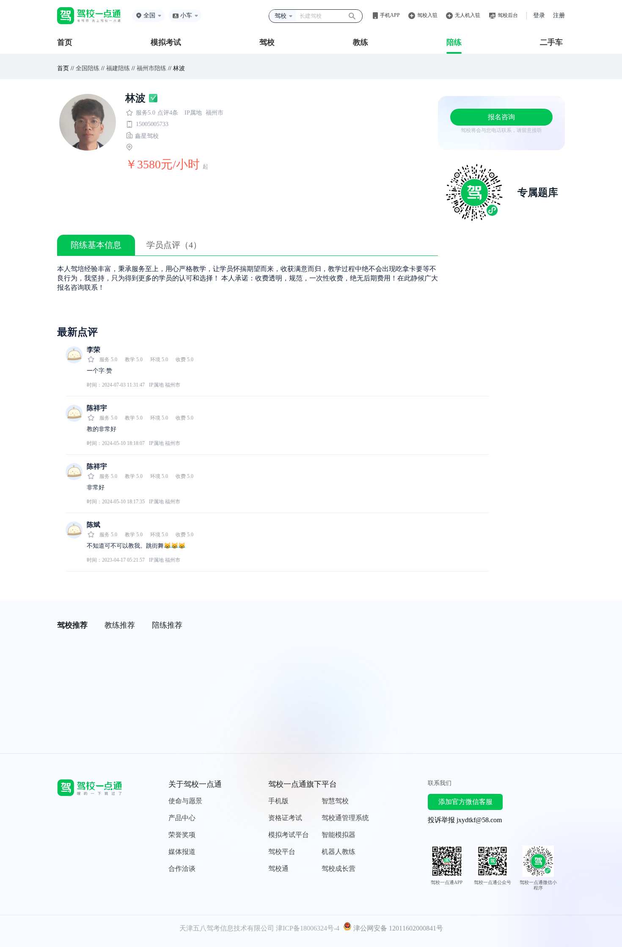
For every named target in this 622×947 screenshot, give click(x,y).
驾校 (267, 42)
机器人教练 (338, 851)
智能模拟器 (338, 834)
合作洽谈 (181, 868)
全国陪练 (87, 68)
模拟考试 (166, 42)
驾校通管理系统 (345, 817)
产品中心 (181, 817)
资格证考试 (285, 817)
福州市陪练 (151, 68)
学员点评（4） (173, 245)
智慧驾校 (335, 800)
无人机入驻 (467, 15)
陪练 (454, 42)
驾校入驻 (427, 15)
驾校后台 (508, 15)
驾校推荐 (72, 625)
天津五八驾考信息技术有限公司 (226, 928)
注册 (559, 15)
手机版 (278, 800)
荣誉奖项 (181, 834)
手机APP (390, 15)
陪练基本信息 (96, 245)
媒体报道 (181, 851)
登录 (539, 15)
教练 (360, 42)
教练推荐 (120, 625)
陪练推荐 (167, 625)
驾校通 (278, 868)
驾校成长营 (338, 868)
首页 (64, 42)
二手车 (551, 42)
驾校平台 (281, 851)
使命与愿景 (185, 800)
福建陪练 (118, 68)
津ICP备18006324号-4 (307, 928)
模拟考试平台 (288, 834)
